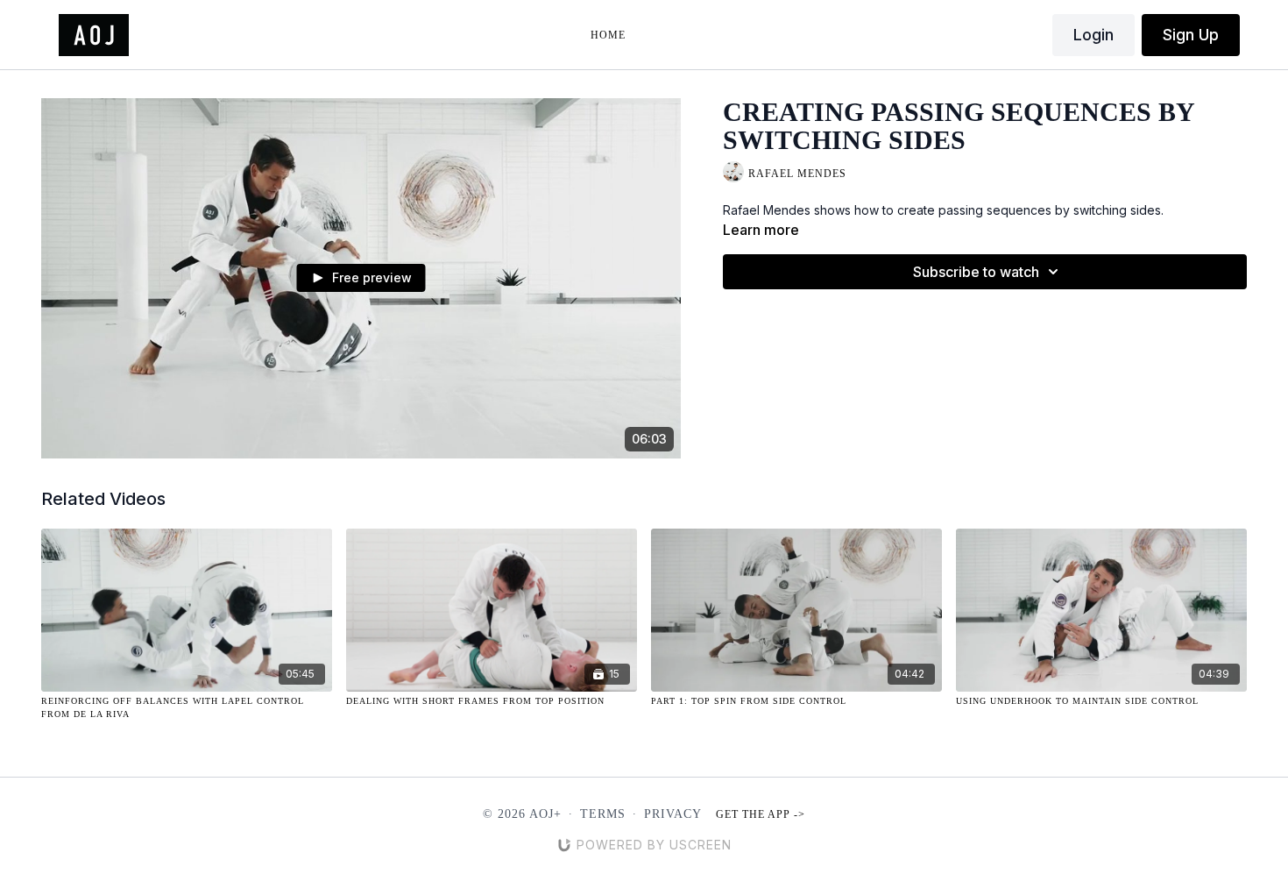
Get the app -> (760, 814)
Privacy (673, 814)
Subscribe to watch (976, 272)
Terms (603, 814)
